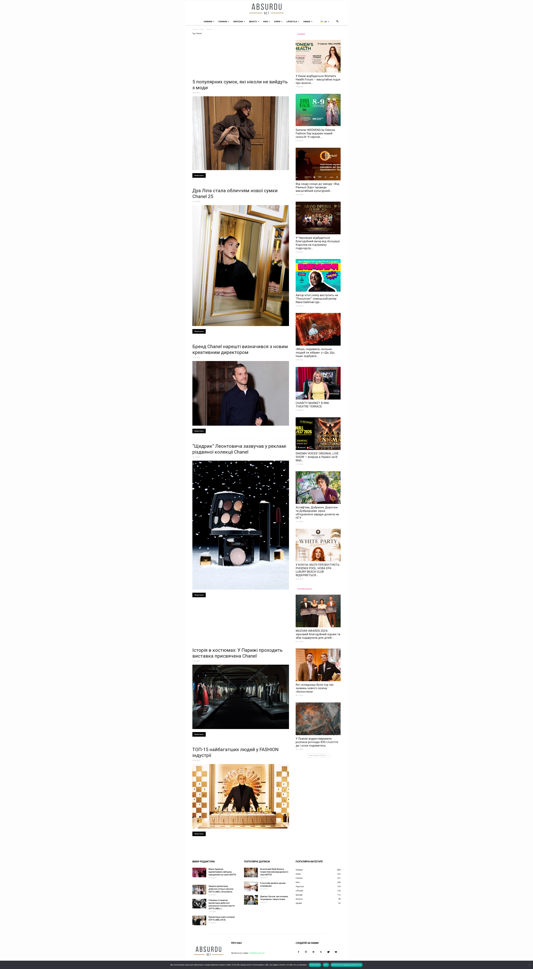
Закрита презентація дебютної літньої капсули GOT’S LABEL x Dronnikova (220, 889)
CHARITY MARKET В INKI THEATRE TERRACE (312, 404)
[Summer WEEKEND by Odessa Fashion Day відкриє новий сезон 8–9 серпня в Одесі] (318, 110)
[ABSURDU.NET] (266, 9)
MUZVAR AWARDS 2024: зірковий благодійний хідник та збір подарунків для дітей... (318, 634)
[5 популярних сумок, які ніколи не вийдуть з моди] (240, 133)
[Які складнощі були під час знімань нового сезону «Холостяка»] (318, 665)
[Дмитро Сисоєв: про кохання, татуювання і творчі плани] (251, 900)
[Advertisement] (240, 58)
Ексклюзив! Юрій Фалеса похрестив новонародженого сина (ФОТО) (274, 872)
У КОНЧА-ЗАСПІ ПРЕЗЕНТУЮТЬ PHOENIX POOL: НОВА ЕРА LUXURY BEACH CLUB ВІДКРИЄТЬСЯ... (318, 570)
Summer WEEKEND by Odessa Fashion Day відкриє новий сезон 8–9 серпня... (315, 133)
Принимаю (315, 965)
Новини (208, 21)
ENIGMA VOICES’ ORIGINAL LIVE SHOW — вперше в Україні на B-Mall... (317, 457)
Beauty (253, 21)
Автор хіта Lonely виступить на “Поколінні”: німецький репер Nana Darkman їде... (317, 298)
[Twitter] (328, 952)
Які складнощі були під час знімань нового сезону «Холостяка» (315, 688)
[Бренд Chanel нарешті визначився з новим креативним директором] (240, 393)
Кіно (265, 21)
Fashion (222, 21)
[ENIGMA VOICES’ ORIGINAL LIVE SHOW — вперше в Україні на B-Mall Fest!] (318, 433)
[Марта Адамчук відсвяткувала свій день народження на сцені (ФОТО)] (199, 872)
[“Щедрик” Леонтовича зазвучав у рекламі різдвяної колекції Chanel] (240, 525)
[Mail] (313, 952)
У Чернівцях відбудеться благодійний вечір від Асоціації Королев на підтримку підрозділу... (318, 243)
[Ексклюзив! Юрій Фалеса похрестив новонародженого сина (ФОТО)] (251, 872)
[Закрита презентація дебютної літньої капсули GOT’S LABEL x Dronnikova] (199, 889)
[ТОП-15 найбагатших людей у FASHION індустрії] (240, 796)
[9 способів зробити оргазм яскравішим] (251, 886)
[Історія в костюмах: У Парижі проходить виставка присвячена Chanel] (240, 697)
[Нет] (529, 964)
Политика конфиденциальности (346, 965)
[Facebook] (298, 952)
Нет (326, 965)
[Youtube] (336, 952)
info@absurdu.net (257, 953)
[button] (337, 21)
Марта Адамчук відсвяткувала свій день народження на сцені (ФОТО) (222, 872)
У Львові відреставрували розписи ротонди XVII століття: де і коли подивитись (317, 742)
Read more (199, 175)
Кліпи (277, 21)
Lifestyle (291, 21)
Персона (238, 21)
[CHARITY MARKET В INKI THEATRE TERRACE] (318, 383)
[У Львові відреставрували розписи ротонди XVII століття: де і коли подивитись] (318, 718)
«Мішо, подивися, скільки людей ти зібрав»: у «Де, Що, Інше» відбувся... (315, 352)
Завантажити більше (317, 755)
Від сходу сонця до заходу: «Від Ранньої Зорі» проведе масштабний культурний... (317, 187)
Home (194, 29)
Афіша (306, 21)
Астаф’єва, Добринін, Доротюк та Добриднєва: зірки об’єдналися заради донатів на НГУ (317, 512)
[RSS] (321, 952)
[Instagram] (306, 952)
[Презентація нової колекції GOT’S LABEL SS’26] (199, 920)
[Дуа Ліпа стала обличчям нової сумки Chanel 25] (240, 265)
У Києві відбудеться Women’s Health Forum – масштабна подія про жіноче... (318, 79)
